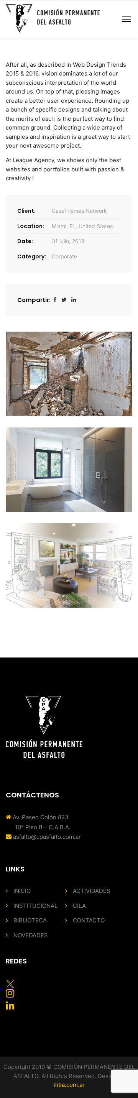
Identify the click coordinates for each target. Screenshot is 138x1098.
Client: (26, 211)
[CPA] (53, 18)
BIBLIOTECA (30, 920)
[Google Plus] (73, 300)
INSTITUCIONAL (35, 905)
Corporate (64, 256)
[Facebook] (55, 300)
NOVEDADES (30, 935)
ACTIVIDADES (91, 890)
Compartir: (34, 300)
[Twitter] (64, 300)
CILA (79, 905)
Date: (25, 241)
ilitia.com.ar (69, 1084)
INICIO (22, 890)
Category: (31, 256)
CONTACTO (89, 920)
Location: (30, 226)
